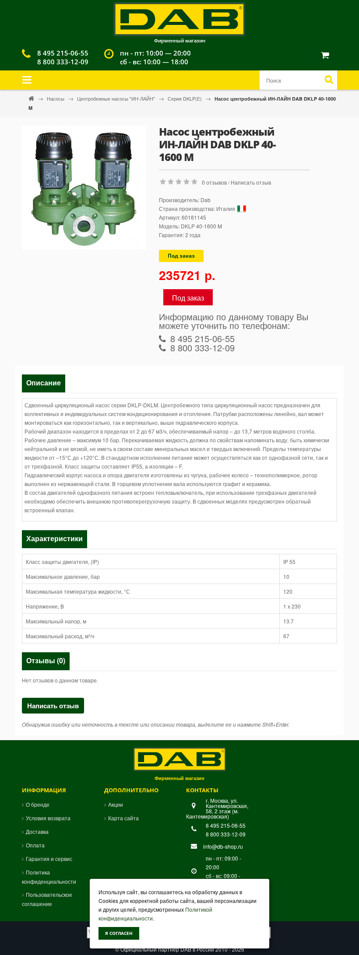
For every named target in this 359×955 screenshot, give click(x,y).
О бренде (37, 804)
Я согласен (119, 933)
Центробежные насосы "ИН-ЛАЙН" (116, 98)
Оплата (35, 845)
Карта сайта (123, 818)
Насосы (56, 98)
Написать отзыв (251, 182)
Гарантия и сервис (49, 858)
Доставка (37, 831)
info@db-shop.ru (223, 846)
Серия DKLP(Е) (185, 98)
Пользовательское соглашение (47, 899)
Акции (115, 804)
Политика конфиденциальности (49, 876)
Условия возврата (48, 818)
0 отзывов (214, 182)
